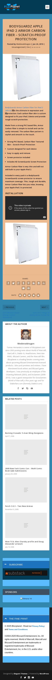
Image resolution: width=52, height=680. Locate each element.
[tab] (26, 564)
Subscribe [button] (16, 564)
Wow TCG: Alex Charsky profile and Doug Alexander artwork (24, 542)
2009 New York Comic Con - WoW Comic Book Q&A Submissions (23, 469)
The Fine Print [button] (18, 618)
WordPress (44, 674)
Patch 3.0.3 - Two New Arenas (19, 506)
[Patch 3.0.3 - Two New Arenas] (26, 489)
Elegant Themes (20, 674)
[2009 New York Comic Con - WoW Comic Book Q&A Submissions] (26, 452)
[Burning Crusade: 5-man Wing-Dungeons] (26, 416)
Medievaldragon (23, 44)
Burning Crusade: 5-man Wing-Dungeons (24, 433)
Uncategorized (18, 47)
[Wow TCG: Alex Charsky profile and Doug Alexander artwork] (26, 525)
